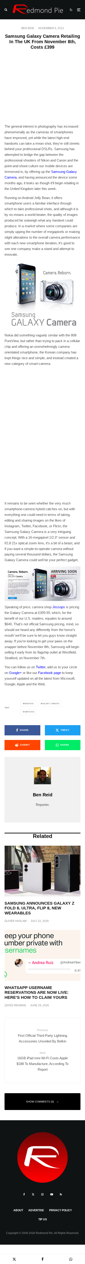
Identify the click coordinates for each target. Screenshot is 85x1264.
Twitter (40, 667)
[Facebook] (24, 1194)
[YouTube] (51, 1194)
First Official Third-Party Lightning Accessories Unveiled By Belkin (42, 1036)
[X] (33, 1194)
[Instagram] (42, 1194)
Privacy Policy (60, 1210)
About (18, 1210)
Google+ (15, 673)
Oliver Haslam (16, 921)
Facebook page (49, 673)
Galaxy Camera (50, 704)
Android (29, 704)
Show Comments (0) (40, 1101)
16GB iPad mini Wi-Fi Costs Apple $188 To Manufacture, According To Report (42, 1061)
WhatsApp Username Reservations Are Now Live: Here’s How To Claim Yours (36, 992)
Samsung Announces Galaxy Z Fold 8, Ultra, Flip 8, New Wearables (39, 908)
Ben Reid (27, 28)
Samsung (29, 712)
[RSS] (60, 1194)
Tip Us (42, 1219)
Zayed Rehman (15, 1005)
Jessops (58, 607)
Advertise (36, 1210)
